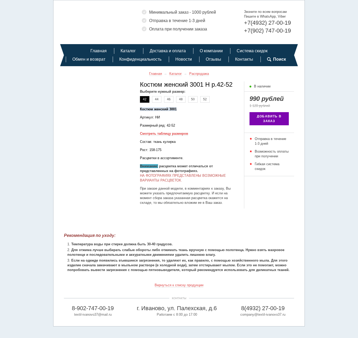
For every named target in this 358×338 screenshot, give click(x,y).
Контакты (244, 59)
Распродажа (199, 74)
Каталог (128, 51)
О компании (211, 51)
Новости (183, 59)
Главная (98, 51)
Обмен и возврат (88, 59)
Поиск (279, 59)
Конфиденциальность (140, 59)
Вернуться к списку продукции (179, 285)
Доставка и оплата (168, 51)
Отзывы (213, 59)
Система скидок (252, 51)
